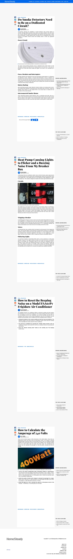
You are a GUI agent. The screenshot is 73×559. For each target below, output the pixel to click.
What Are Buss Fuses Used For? (63, 227)
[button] (15, 20)
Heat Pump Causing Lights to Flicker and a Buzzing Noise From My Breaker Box (63, 82)
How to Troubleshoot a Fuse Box (63, 277)
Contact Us (63, 547)
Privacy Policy (62, 552)
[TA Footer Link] (17, 549)
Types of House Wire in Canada (62, 522)
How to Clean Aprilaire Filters (62, 409)
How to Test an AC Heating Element (63, 470)
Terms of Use (63, 550)
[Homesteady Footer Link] (17, 539)
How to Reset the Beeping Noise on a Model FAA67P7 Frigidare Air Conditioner (63, 85)
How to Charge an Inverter (61, 521)
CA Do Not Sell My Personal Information (56, 553)
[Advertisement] (36, 108)
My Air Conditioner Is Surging (62, 137)
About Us (64, 544)
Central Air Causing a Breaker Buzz (63, 276)
